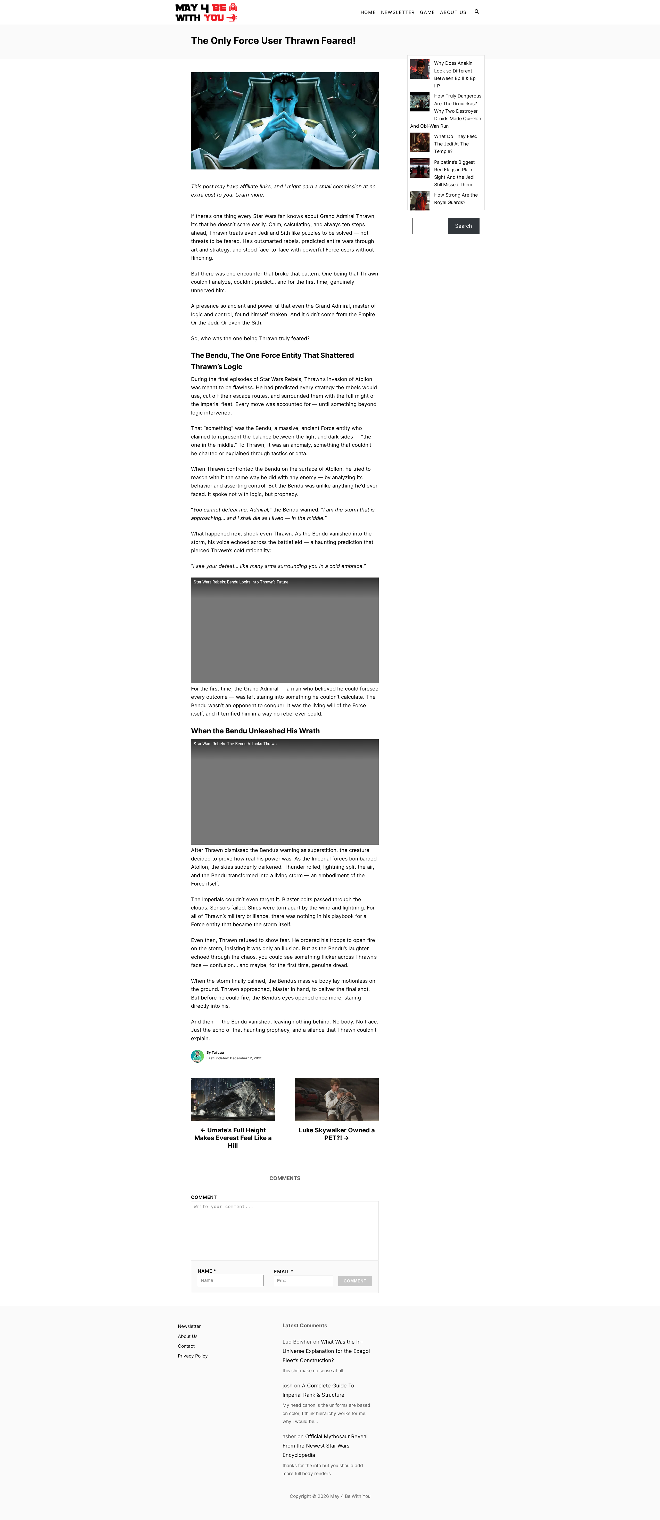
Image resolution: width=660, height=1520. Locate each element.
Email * (283, 1271)
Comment (204, 1197)
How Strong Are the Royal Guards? (456, 198)
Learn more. (250, 195)
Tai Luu (218, 1052)
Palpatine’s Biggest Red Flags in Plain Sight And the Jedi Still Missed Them (454, 173)
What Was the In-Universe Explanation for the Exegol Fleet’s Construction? (326, 1351)
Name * (207, 1271)
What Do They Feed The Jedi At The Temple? (455, 144)
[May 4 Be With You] (221, 12)
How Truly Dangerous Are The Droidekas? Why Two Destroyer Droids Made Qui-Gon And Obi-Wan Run (445, 111)
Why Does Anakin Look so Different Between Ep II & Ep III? (455, 74)
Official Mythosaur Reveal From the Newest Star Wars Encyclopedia (325, 1445)
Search (463, 226)
